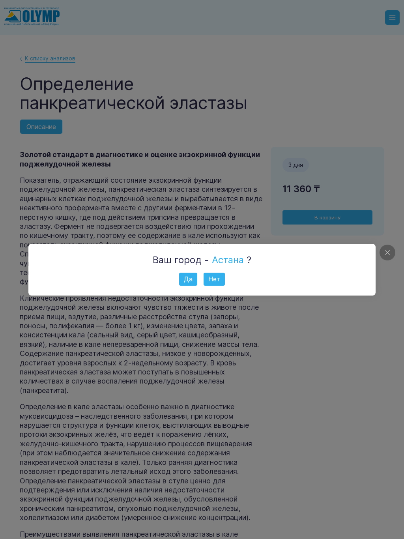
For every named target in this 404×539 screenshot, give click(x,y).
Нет (214, 279)
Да (188, 279)
